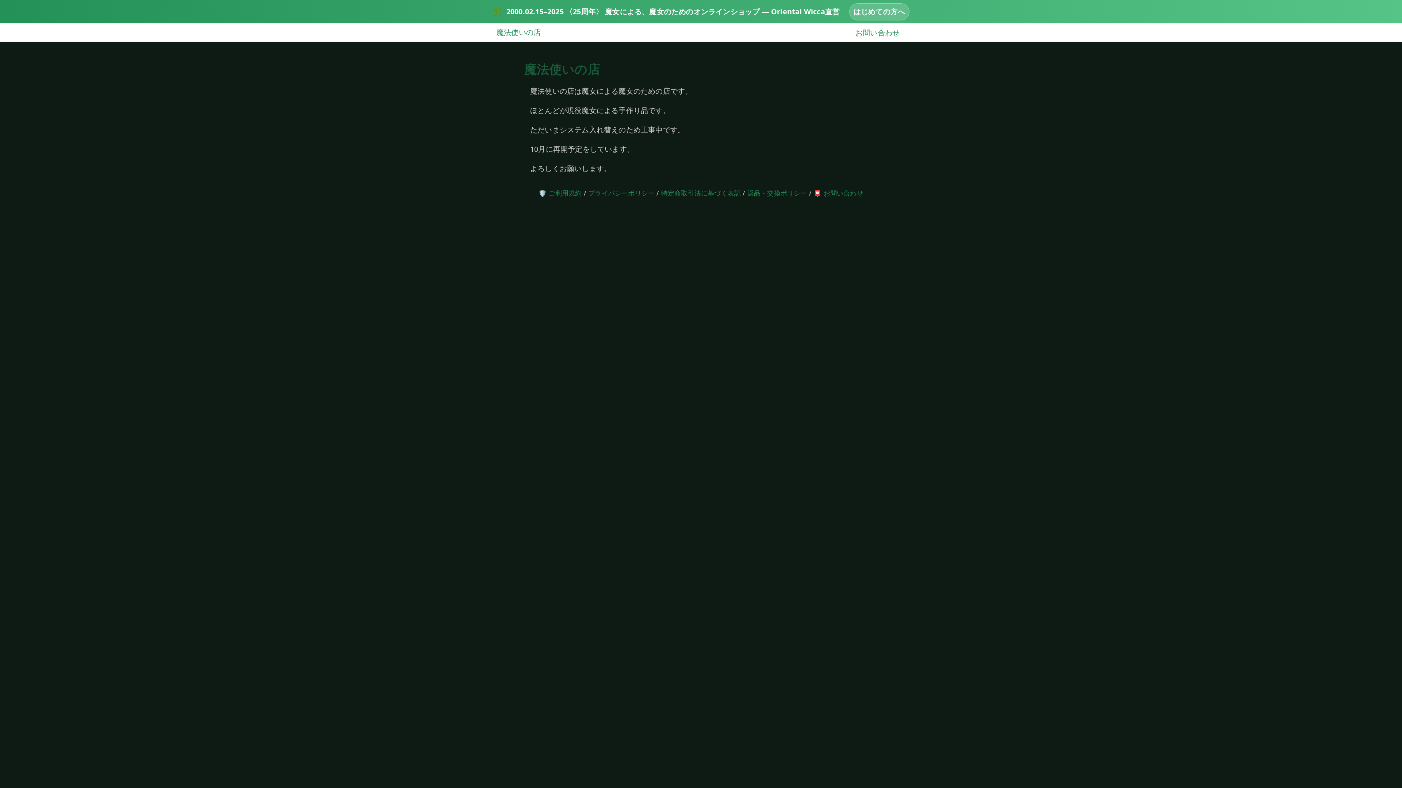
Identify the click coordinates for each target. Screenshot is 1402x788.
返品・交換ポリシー (777, 193)
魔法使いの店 (519, 32)
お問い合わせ (877, 32)
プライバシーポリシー (621, 193)
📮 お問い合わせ (838, 193)
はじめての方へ (879, 11)
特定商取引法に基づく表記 (701, 193)
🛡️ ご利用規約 (560, 193)
